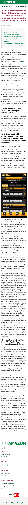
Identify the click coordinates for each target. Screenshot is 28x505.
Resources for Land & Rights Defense (10, 485)
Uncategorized (20, 6)
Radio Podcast (4, 488)
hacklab (4, 24)
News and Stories (5, 473)
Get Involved (4, 464)
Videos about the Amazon (7, 483)
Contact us (4, 456)
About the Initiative (6, 454)
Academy (3, 475)
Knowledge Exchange (6, 466)
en (22, 2)
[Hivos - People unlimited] (16, 495)
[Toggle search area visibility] (25, 2)
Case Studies (4, 487)
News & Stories (7, 6)
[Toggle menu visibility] (2, 2)
